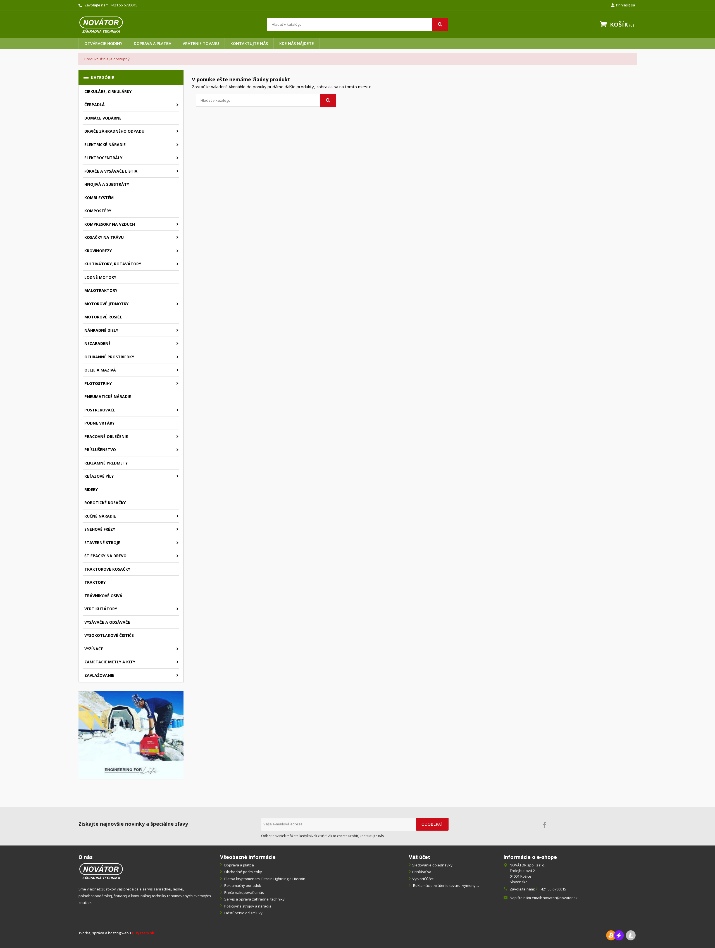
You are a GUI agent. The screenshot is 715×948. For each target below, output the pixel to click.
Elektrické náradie (105, 144)
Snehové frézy (99, 529)
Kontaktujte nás (249, 43)
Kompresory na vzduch (109, 224)
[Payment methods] (621, 935)
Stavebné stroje (102, 542)
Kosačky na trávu (104, 237)
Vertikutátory (100, 608)
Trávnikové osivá (103, 595)
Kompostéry (97, 210)
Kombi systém (99, 197)
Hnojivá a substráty (106, 184)
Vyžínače (93, 648)
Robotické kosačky (105, 502)
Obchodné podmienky (242, 871)
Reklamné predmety (106, 463)
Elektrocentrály (103, 157)
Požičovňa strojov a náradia (247, 906)
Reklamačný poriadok (242, 885)
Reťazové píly (99, 476)
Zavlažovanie (99, 675)
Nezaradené (97, 343)
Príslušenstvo (100, 449)
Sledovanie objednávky (432, 865)
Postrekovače (99, 410)
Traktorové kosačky (107, 569)
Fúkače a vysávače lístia (110, 171)
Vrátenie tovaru (201, 43)
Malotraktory (100, 290)
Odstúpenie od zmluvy (243, 912)
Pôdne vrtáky (99, 423)
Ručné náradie (100, 516)
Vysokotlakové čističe (109, 635)
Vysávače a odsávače (107, 622)
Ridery (91, 489)
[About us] (101, 870)
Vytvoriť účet (422, 878)
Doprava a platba (152, 43)
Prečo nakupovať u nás (243, 892)
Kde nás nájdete (296, 43)
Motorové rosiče (103, 317)
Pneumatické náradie (107, 396)
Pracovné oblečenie (106, 436)
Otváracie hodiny (103, 43)
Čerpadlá (94, 104)
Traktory (95, 582)
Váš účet (419, 857)
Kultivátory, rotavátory (112, 263)
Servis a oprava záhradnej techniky (254, 899)
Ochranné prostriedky (109, 356)
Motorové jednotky (106, 303)
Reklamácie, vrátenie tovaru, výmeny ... (445, 885)
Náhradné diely (101, 330)
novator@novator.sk (560, 897)
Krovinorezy (98, 250)
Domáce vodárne (102, 118)
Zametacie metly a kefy (109, 661)
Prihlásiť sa (421, 871)
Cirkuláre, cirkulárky (108, 91)
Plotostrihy (98, 383)
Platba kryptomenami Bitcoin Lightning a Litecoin (264, 878)
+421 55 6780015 (123, 5)
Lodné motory (100, 277)
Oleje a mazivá (100, 370)
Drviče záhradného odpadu (114, 131)
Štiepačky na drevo (105, 555)
